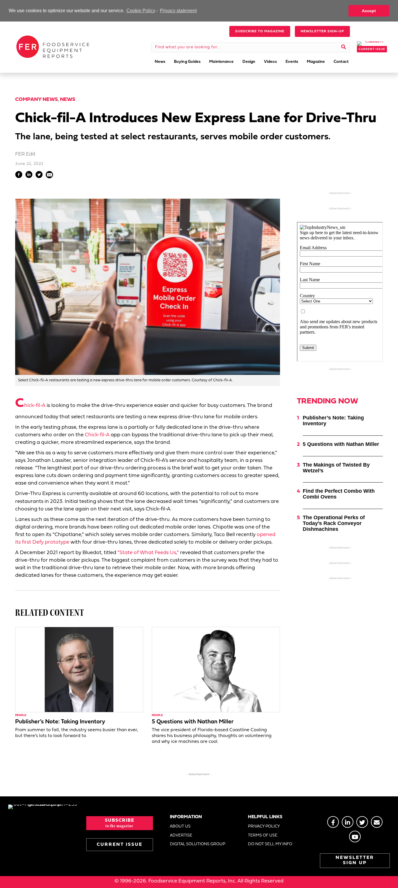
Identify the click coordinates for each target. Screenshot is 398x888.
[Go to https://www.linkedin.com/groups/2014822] (347, 822)
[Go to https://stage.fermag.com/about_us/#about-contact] (377, 822)
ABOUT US (180, 826)
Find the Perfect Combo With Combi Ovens (339, 494)
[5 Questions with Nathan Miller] (215, 669)
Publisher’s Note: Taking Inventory (60, 722)
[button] (259, 31)
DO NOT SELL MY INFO (270, 844)
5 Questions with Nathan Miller (193, 722)
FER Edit (25, 154)
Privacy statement (178, 10)
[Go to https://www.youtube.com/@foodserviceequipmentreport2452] (355, 836)
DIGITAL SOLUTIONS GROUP (197, 844)
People (20, 715)
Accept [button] (369, 10)
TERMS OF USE (262, 835)
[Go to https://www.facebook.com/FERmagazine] (333, 822)
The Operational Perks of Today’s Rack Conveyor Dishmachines (334, 523)
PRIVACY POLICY (264, 826)
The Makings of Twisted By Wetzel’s (336, 468)
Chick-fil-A (30, 405)
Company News (36, 99)
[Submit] (344, 47)
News (67, 99)
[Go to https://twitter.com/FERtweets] (362, 822)
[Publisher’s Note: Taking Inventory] (79, 669)
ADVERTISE (181, 835)
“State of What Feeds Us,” (148, 553)
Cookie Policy (140, 10)
